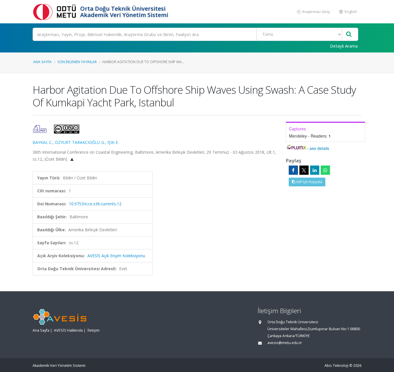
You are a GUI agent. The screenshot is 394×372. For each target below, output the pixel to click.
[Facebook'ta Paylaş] (293, 170)
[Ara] (348, 34)
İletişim (93, 330)
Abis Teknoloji (336, 365)
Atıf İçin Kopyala (308, 181)
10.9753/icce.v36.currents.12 (95, 203)
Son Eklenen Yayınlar (77, 61)
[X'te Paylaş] (304, 170)
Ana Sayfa (42, 61)
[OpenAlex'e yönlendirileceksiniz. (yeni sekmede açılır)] (72, 159)
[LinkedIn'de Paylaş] (314, 170)
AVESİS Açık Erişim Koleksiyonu (116, 255)
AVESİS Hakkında (68, 330)
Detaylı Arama (344, 46)
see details (319, 148)
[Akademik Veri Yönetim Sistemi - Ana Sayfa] (56, 11)
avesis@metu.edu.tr (284, 342)
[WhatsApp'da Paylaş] (325, 170)
